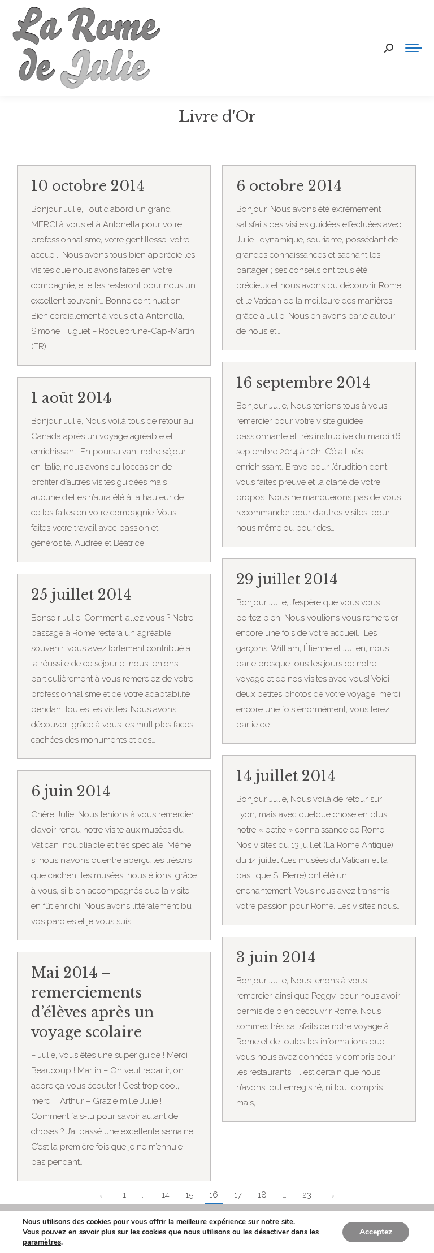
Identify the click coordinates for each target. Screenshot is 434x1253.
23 (306, 1195)
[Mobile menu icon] (414, 48)
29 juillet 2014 (287, 579)
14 (166, 1195)
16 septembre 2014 (303, 383)
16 (213, 1195)
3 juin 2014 (276, 957)
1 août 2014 (71, 398)
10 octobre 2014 (88, 186)
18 (262, 1195)
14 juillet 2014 (286, 776)
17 (238, 1195)
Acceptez (375, 1231)
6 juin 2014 (71, 791)
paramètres (42, 1242)
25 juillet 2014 (81, 595)
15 (189, 1195)
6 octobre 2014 (289, 186)
